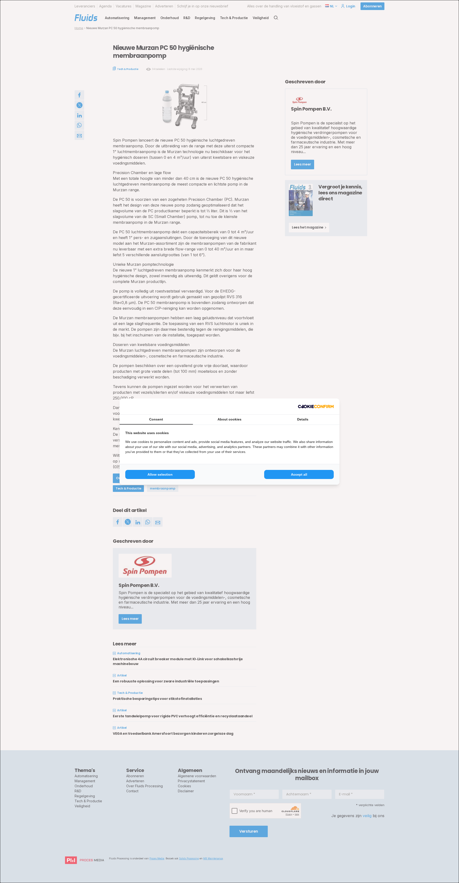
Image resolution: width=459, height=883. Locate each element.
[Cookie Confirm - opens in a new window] (316, 406)
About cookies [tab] (229, 419)
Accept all (299, 474)
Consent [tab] (156, 419)
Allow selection (160, 474)
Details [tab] (302, 419)
